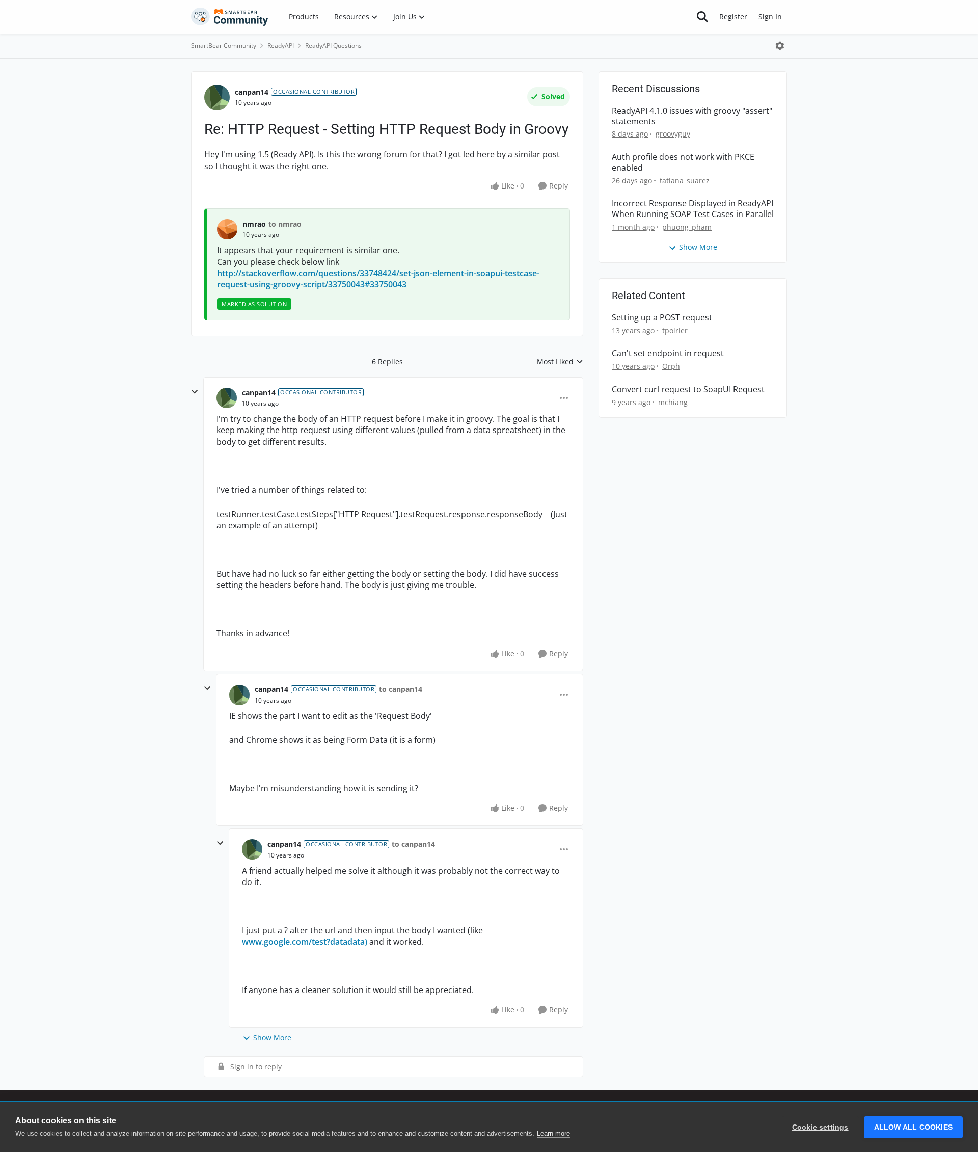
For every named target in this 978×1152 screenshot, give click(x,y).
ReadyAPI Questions (333, 45)
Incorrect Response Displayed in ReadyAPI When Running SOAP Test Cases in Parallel (693, 209)
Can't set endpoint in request (668, 353)
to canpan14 (400, 689)
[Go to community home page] (229, 17)
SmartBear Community (223, 45)
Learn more (553, 1133)
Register (733, 16)
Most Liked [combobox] (560, 362)
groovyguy (673, 134)
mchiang (673, 402)
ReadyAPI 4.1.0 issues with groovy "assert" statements (692, 116)
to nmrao (285, 224)
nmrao (254, 224)
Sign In (770, 16)
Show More (272, 1037)
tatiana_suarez (685, 180)
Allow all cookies (913, 1127)
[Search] (702, 17)
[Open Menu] (780, 46)
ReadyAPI (280, 45)
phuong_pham (687, 227)
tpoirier (675, 330)
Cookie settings (820, 1127)
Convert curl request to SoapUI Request (688, 389)
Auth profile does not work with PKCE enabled (683, 162)
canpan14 (251, 92)
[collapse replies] (194, 392)
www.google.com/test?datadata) (304, 941)
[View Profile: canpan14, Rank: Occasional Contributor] (217, 97)
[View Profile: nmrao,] (227, 229)
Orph (671, 366)
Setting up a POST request (662, 317)
